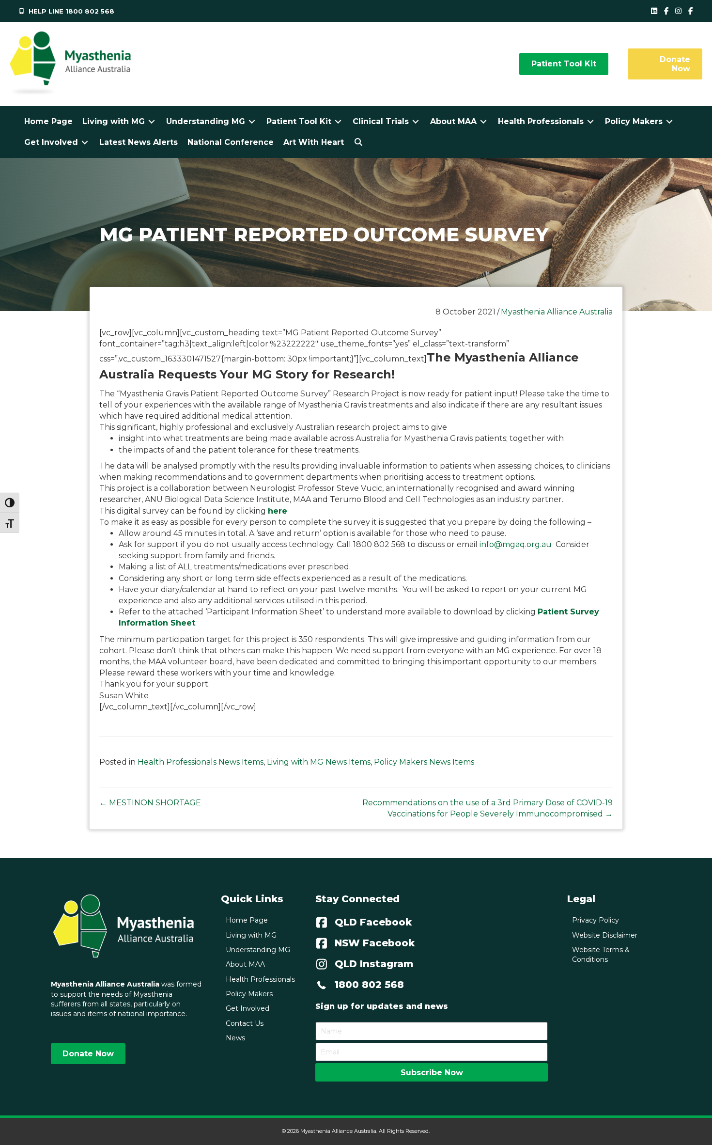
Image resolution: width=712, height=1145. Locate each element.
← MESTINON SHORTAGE (150, 802)
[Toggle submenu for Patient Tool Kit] (338, 121)
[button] (358, 142)
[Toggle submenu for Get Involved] (85, 142)
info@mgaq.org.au (516, 544)
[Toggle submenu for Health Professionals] (590, 121)
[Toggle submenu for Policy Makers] (669, 121)
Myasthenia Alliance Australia (557, 311)
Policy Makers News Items (424, 762)
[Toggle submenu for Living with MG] (151, 121)
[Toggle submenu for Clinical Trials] (415, 121)
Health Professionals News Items (200, 762)
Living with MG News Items (319, 762)
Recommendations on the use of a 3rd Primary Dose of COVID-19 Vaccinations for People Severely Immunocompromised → (487, 808)
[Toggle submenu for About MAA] (483, 121)
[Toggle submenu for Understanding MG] (252, 121)
